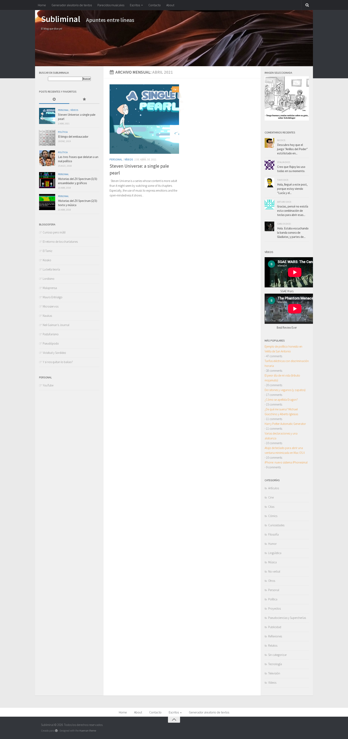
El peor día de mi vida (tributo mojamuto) (282, 378)
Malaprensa (50, 288)
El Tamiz (47, 251)
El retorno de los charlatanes (60, 242)
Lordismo (48, 279)
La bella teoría (51, 269)
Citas (271, 507)
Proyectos (274, 608)
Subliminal (60, 19)
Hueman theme (87, 730)
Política (63, 131)
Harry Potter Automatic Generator (285, 424)
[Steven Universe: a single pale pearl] (144, 119)
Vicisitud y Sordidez (54, 353)
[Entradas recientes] (54, 99)
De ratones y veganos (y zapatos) (285, 390)
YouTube (48, 385)
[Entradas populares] (84, 99)
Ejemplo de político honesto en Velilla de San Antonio (283, 349)
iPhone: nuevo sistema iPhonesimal (286, 462)
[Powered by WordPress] (56, 730)
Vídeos (128, 159)
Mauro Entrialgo (52, 297)
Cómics (272, 516)
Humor (272, 544)
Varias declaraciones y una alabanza (281, 435)
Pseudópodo (51, 343)
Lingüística (274, 553)
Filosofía (273, 534)
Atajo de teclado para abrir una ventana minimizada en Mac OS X (285, 450)
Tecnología (275, 664)
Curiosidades (276, 525)
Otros (271, 581)
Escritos (135, 5)
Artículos (273, 488)
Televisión (274, 673)
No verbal (274, 571)
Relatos (272, 645)
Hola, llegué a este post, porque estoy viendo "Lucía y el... (292, 189)
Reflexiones (275, 636)
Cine (271, 497)
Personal (116, 159)
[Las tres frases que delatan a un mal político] (47, 158)
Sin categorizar (277, 655)
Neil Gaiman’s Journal (56, 325)
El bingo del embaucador (73, 136)
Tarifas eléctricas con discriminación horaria (287, 363)
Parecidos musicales (110, 5)
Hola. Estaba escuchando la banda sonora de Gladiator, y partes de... (293, 232)
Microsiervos (50, 306)
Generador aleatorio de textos (72, 5)
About (170, 5)
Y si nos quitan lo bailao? (58, 362)
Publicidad (274, 627)
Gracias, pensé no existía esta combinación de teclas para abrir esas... (292, 210)
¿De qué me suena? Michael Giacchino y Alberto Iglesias (281, 411)
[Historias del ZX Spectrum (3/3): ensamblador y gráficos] (47, 180)
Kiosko (47, 260)
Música (272, 562)
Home (42, 5)
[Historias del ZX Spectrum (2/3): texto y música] (47, 202)
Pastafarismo (51, 334)
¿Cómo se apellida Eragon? (281, 399)
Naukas (47, 316)
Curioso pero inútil (54, 232)
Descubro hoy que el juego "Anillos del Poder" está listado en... (292, 149)
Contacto (154, 5)
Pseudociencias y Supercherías (287, 618)
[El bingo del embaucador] (47, 138)
